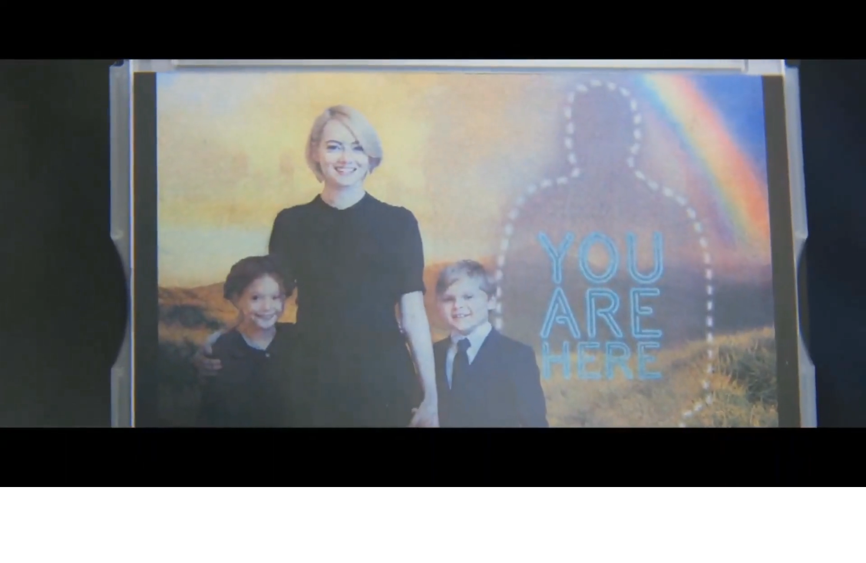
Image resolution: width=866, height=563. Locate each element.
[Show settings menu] (728, 474)
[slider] (373, 474)
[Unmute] (697, 474)
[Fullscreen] (758, 474)
